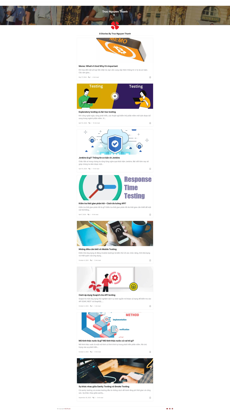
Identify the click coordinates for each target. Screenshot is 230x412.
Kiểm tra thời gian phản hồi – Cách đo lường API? (102, 203)
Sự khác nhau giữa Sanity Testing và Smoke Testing (104, 386)
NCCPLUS (67, 408)
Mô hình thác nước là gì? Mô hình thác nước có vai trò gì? (106, 340)
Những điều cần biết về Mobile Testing (98, 249)
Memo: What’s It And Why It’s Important (98, 66)
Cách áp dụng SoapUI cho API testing (97, 295)
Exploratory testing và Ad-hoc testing (97, 112)
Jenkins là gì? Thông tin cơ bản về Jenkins (99, 157)
